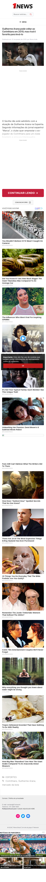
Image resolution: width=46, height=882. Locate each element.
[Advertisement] (23, 95)
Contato (4, 798)
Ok (23, 366)
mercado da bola (10, 785)
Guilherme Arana (26, 781)
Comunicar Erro (21, 202)
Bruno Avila (33, 39)
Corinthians (11, 781)
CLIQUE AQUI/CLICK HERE (26, 809)
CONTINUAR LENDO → (23, 192)
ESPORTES (11, 777)
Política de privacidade (16, 798)
